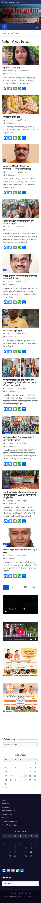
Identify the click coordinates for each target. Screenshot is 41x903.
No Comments (11, 74)
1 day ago (8, 120)
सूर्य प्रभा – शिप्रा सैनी (11, 67)
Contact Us (6, 807)
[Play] (6, 639)
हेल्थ (5, 270)
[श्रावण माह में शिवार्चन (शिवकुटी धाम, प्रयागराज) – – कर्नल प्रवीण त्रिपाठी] (20, 153)
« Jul (5, 787)
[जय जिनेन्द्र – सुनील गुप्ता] (20, 318)
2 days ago (9, 388)
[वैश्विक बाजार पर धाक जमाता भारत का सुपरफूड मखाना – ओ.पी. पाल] (20, 263)
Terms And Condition (10, 825)
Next (34, 587)
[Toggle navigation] (10, 27)
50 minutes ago (11, 71)
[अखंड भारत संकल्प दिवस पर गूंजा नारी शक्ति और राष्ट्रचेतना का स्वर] (20, 425)
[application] (20, 631)
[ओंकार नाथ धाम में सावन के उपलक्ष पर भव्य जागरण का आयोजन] (20, 208)
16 (35, 772)
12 (16, 772)
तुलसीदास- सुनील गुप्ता (11, 117)
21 (25, 776)
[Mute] (31, 639)
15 (30, 772)
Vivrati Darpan (25, 71)
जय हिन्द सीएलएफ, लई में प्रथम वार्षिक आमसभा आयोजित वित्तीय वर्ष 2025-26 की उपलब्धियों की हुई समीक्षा (20, 495)
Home (4, 800)
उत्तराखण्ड (6, 374)
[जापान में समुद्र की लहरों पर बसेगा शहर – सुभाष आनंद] (20, 537)
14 (25, 772)
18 (11, 776)
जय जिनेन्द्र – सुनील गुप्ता (12, 330)
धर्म (4, 111)
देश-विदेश (6, 432)
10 (6, 772)
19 (16, 776)
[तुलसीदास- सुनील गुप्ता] (20, 104)
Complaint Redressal (9, 821)
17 (6, 776)
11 (11, 772)
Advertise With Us (8, 811)
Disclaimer (5, 818)
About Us (5, 804)
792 (25, 587)
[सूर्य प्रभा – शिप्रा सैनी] (20, 55)
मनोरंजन (6, 62)
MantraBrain (20, 900)
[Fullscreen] (34, 639)
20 (20, 776)
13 (20, 772)
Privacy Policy (7, 814)
